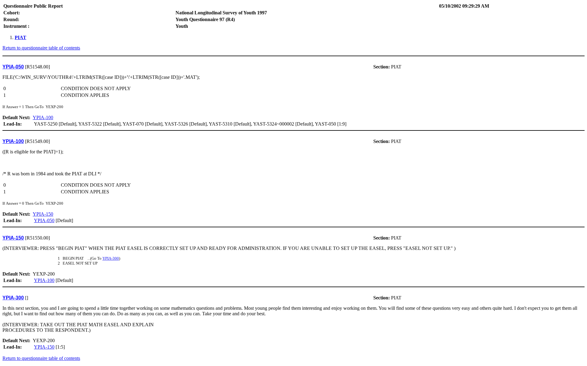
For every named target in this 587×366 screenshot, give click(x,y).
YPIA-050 (44, 220)
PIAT (20, 37)
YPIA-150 (43, 214)
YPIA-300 (110, 258)
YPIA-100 (43, 117)
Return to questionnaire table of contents (41, 47)
